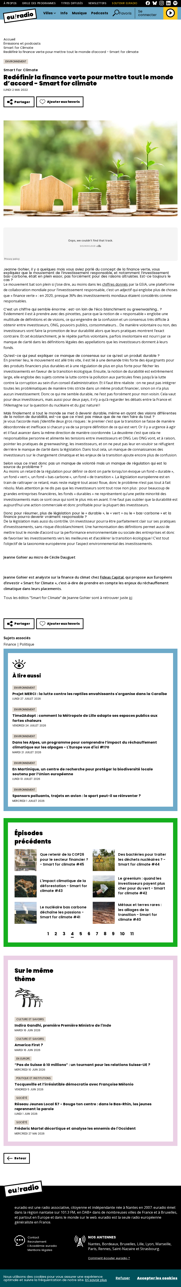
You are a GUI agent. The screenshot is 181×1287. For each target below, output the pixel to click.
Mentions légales (40, 1250)
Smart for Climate (18, 47)
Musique (79, 13)
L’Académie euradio (42, 1246)
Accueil (9, 39)
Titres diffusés (72, 3)
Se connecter (147, 13)
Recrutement (37, 1242)
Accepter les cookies (157, 1278)
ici (130, 597)
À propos (10, 3)
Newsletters (98, 3)
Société (21, 1098)
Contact (33, 1237)
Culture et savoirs (30, 1019)
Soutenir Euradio (124, 3)
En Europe (23, 1058)
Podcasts (99, 13)
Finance (10, 644)
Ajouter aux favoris (63, 102)
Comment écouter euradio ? (109, 1258)
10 (122, 934)
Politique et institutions (33, 1078)
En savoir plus (96, 1280)
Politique (27, 644)
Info (64, 13)
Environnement (15, 61)
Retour (20, 1158)
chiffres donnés (115, 284)
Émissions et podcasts (22, 43)
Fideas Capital (112, 577)
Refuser (123, 1278)
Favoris (125, 13)
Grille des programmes (39, 3)
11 (132, 934)
